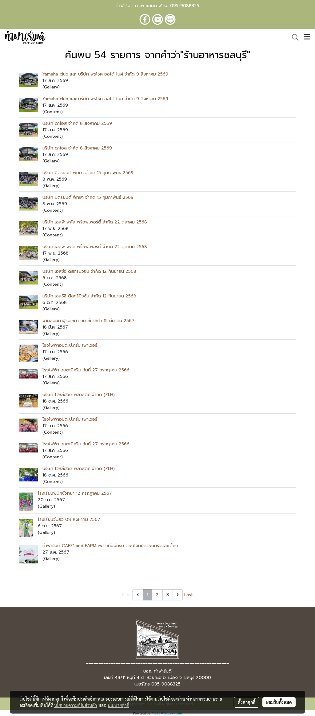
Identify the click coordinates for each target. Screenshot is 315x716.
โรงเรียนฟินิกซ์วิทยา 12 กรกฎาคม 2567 (75, 493)
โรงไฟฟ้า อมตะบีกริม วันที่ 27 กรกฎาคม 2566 (86, 370)
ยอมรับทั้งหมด (279, 702)
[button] (293, 37)
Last (188, 594)
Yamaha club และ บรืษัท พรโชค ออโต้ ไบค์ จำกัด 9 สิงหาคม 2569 (105, 74)
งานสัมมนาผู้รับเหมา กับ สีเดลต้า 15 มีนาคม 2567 (88, 320)
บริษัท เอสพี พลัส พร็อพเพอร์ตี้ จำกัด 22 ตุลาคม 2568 (94, 222)
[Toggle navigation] (307, 37)
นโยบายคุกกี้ (118, 705)
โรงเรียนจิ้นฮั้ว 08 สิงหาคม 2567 (69, 519)
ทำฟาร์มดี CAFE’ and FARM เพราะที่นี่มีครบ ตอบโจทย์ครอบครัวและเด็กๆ (110, 545)
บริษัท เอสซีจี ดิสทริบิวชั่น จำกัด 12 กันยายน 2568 (89, 271)
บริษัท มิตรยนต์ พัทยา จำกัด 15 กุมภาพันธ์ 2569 (88, 173)
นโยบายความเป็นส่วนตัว (75, 705)
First (126, 594)
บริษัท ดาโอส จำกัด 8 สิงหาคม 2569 (77, 123)
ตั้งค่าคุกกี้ (246, 702)
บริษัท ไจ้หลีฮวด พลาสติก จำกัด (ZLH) (78, 394)
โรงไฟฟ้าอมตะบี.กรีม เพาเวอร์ (69, 345)
